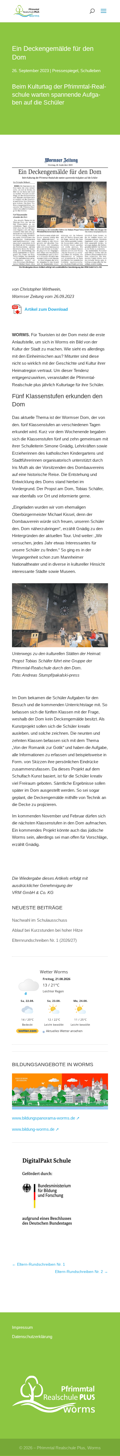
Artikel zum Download (46, 309)
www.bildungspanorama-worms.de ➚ (46, 1118)
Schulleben (90, 70)
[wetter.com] (27, 1031)
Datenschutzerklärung (32, 1336)
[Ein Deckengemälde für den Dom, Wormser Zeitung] (60, 268)
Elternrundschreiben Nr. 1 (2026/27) (44, 940)
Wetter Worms (54, 971)
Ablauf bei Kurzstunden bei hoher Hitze (47, 930)
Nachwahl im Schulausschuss (39, 920)
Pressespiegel (65, 70)
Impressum (22, 1327)
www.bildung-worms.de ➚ (35, 1129)
